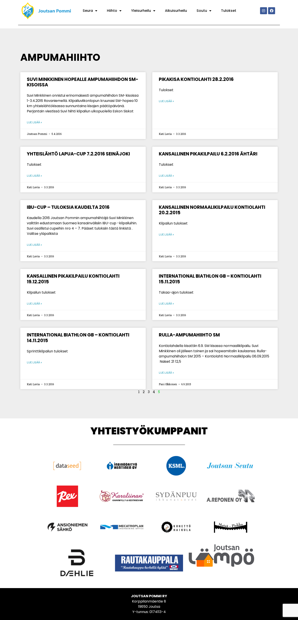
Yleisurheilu (141, 10)
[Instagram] (263, 10)
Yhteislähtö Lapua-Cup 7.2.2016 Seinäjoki (78, 154)
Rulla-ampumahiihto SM (189, 335)
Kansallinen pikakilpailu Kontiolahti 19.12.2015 (73, 279)
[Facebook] (271, 10)
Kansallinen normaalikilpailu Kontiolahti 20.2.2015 (212, 210)
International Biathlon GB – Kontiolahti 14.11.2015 (78, 337)
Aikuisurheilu (176, 10)
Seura (88, 10)
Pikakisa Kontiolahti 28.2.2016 (196, 79)
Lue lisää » (34, 122)
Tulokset (228, 10)
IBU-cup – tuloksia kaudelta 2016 (68, 207)
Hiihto (112, 10)
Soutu (202, 10)
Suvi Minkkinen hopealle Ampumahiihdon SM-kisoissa (82, 82)
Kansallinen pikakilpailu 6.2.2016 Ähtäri (208, 154)
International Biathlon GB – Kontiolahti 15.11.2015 (210, 279)
